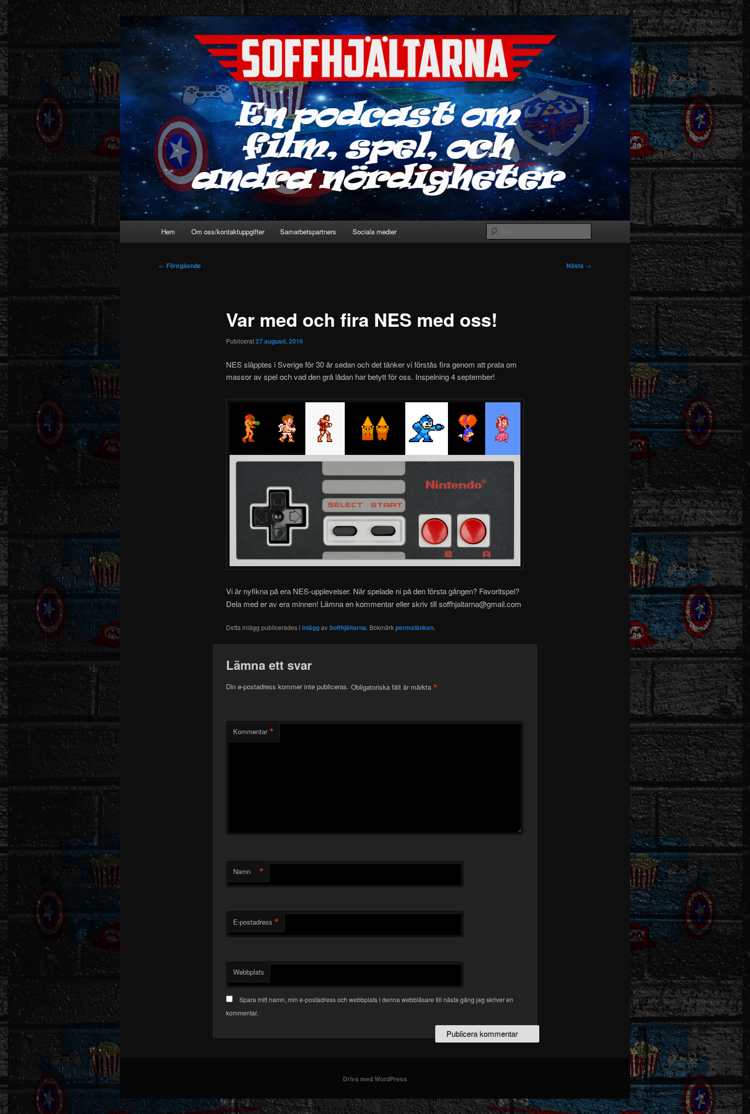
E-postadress (256, 922)
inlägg (310, 627)
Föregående (180, 265)
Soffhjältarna (347, 627)
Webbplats (248, 972)
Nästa (578, 265)
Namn (248, 871)
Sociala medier (374, 231)
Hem (168, 231)
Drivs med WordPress (375, 1078)
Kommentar (253, 731)
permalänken (414, 627)
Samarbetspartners (308, 231)
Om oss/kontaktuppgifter (227, 231)
